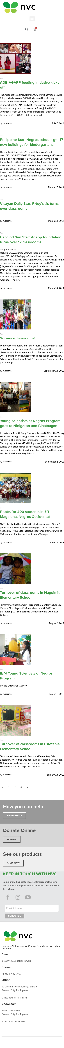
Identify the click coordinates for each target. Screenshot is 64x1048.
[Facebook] (7, 897)
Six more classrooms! (17, 338)
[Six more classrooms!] (15, 314)
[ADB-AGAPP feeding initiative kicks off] (15, 58)
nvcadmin (7, 123)
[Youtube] (28, 897)
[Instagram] (18, 897)
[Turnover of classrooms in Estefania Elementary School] (15, 720)
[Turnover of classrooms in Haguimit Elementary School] (15, 568)
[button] (32, 18)
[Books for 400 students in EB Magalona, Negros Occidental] (15, 488)
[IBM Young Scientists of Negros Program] (15, 649)
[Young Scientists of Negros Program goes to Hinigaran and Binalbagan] (15, 397)
